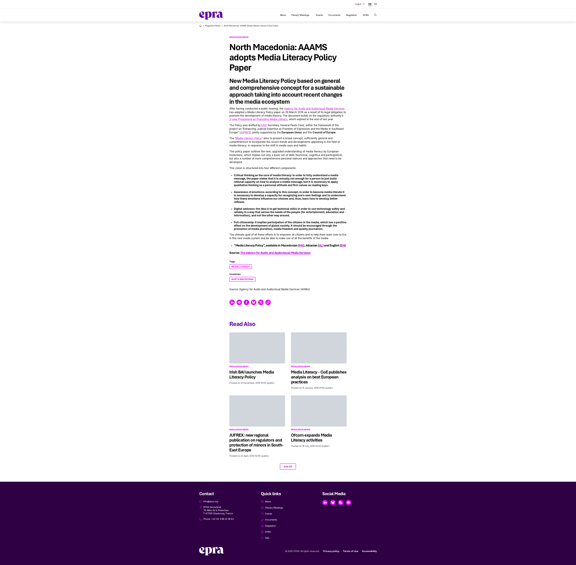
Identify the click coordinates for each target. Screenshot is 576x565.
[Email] (348, 502)
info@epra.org (210, 501)
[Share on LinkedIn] (232, 302)
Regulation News (212, 26)
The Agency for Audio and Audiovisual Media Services (275, 253)
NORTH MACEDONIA (242, 279)
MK (301, 245)
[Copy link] (268, 302)
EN (343, 245)
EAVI (264, 125)
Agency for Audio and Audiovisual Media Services (314, 108)
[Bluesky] (333, 502)
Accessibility (369, 551)
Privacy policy (331, 551)
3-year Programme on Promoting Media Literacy (258, 119)
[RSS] (340, 502)
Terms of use (350, 551)
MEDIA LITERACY (240, 266)
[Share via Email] (239, 302)
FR (375, 4)
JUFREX (245, 132)
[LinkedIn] (325, 502)
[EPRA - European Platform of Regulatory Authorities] (211, 15)
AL (320, 245)
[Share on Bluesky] (253, 302)
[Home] (200, 26)
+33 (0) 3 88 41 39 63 (222, 519)
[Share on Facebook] (246, 302)
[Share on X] (261, 302)
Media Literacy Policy (249, 138)
